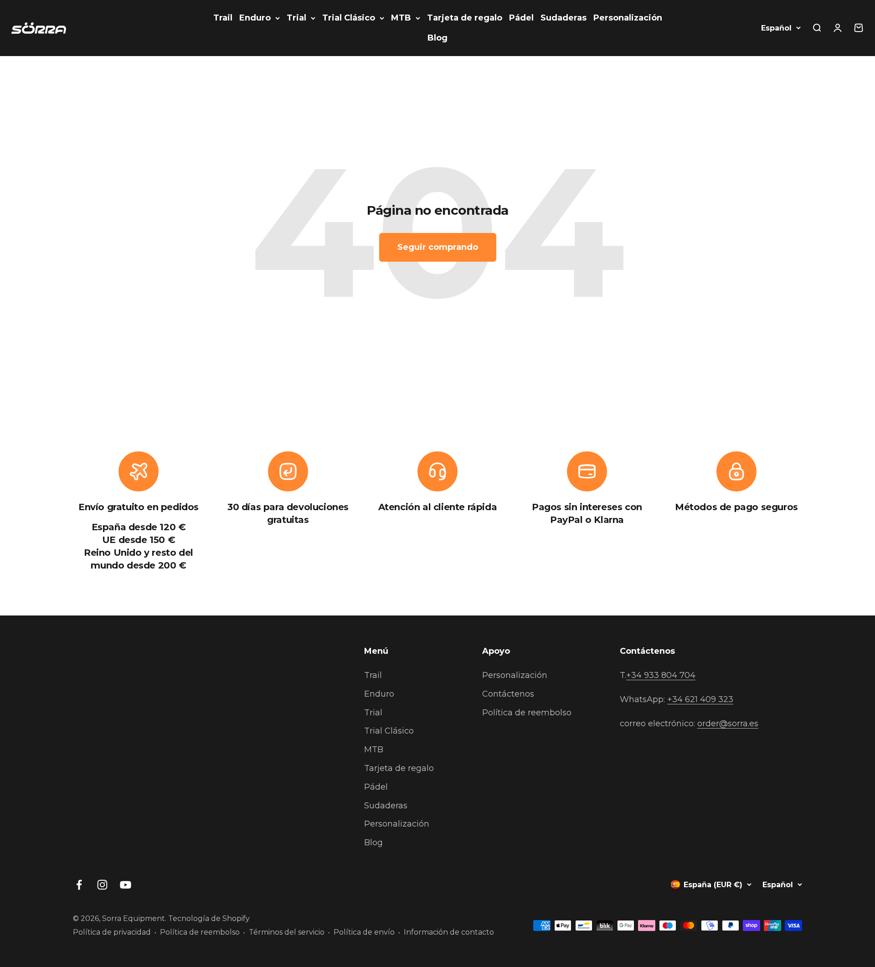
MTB (401, 18)
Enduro (255, 18)
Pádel (521, 18)
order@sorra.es (727, 724)
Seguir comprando (437, 247)
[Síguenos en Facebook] (79, 885)
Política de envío (364, 932)
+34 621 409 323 (700, 699)
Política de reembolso (526, 713)
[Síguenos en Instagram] (102, 885)
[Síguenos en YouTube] (125, 885)
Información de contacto (449, 932)
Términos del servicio (286, 932)
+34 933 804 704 (660, 675)
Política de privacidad (112, 932)
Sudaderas (563, 18)
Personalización (627, 18)
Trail (222, 18)
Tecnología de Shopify (209, 918)
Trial (296, 18)
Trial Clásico (348, 18)
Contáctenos (508, 694)
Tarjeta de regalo (464, 18)
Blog (437, 38)
